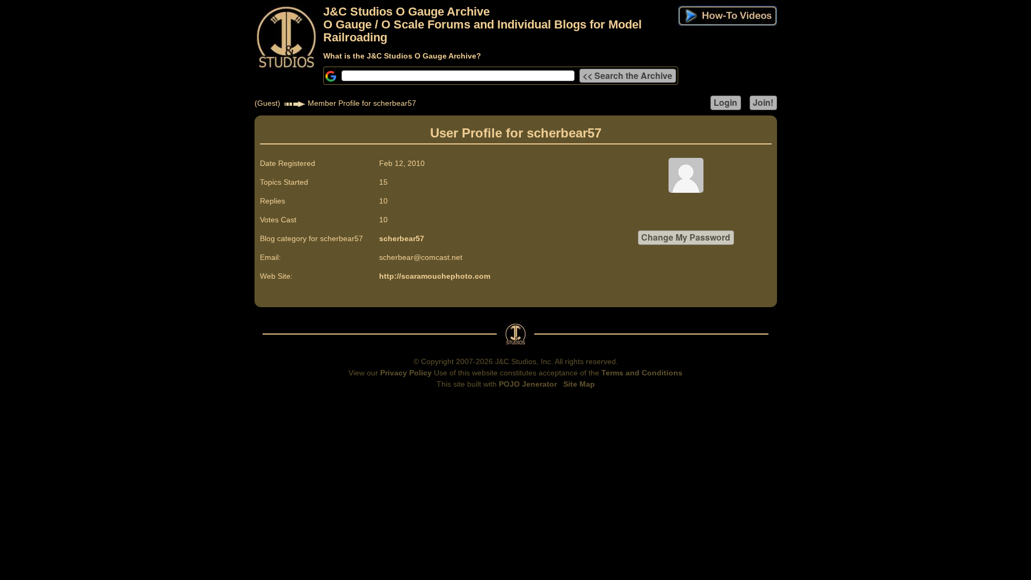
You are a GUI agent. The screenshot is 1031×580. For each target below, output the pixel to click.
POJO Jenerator (528, 384)
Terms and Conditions (642, 372)
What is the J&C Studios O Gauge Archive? (402, 56)
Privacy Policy (406, 372)
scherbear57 (401, 238)
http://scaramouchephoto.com (434, 276)
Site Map (579, 384)
